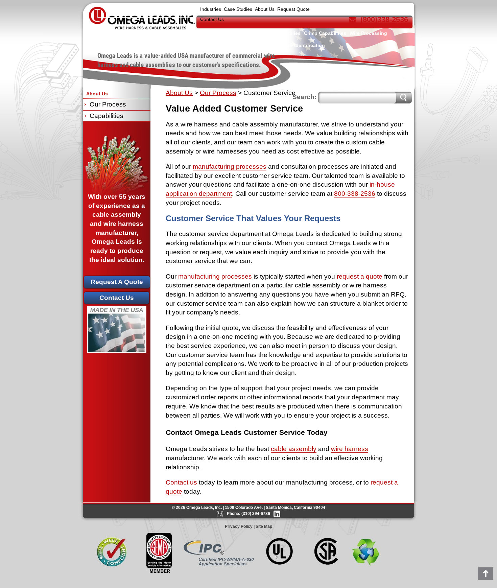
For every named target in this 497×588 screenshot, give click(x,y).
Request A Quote (117, 281)
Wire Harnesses (238, 33)
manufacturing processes (229, 166)
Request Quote (293, 9)
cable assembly (293, 448)
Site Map (264, 526)
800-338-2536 (354, 193)
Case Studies (238, 9)
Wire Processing (368, 33)
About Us (265, 9)
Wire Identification (304, 45)
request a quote (359, 276)
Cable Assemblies (280, 33)
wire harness (349, 448)
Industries (210, 9)
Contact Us (212, 19)
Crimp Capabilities (325, 33)
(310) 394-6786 (255, 513)
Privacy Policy (239, 526)
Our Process (218, 92)
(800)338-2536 (384, 19)
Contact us (181, 482)
